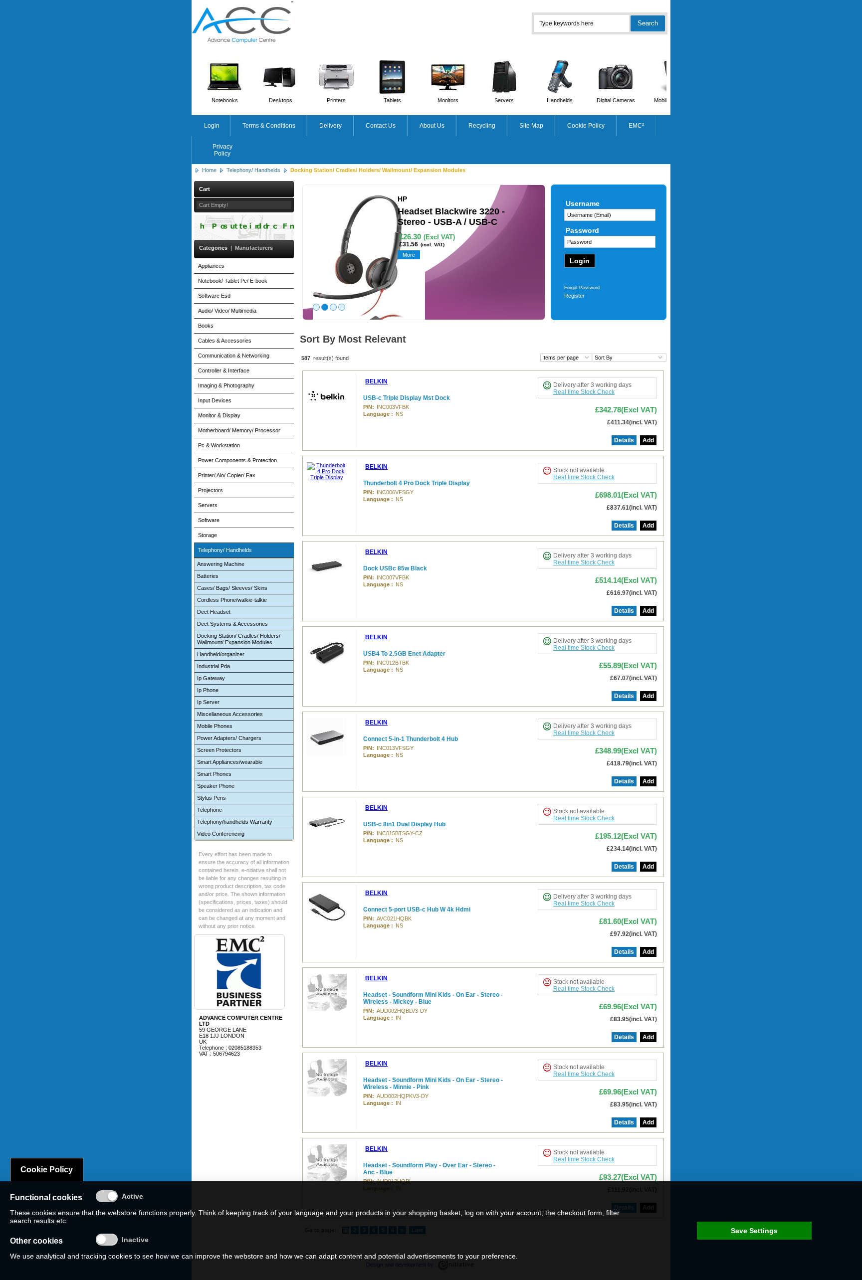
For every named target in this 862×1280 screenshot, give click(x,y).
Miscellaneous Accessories (230, 714)
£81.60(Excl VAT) (628, 921)
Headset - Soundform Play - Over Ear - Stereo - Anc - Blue (429, 1169)
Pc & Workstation (219, 445)
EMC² (636, 125)
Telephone (209, 810)
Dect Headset (213, 612)
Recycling (481, 125)
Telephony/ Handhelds (253, 170)
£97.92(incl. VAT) (633, 933)
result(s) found (331, 358)
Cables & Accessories (224, 341)
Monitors (447, 100)
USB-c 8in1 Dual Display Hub (404, 824)
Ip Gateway (211, 678)
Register (574, 296)
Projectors (210, 490)
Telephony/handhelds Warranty (234, 822)
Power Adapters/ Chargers (229, 738)
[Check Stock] (547, 385)
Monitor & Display (219, 415)
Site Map (531, 125)
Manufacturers (254, 248)
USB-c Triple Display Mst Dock (406, 397)
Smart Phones (214, 774)
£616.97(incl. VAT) (632, 592)
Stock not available (579, 470)
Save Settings (754, 1231)
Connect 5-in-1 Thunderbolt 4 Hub (410, 738)
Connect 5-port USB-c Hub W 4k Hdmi (416, 909)
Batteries (207, 576)
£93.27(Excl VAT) (628, 1177)
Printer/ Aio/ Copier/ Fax (226, 475)
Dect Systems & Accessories (232, 624)
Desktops (280, 100)
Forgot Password (582, 287)
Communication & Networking (233, 356)
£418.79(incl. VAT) (632, 763)
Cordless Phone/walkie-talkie (232, 600)
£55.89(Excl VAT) (628, 665)
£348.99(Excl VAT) (626, 750)
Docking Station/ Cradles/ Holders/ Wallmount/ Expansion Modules (238, 639)
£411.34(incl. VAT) (632, 422)
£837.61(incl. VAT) (632, 507)
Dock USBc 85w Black (395, 568)
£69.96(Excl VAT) (628, 1006)
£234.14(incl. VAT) (632, 848)
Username (583, 203)
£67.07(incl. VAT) (633, 678)
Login (211, 125)
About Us (432, 125)
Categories (213, 248)
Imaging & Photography (226, 385)
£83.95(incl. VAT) (633, 1019)
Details (624, 440)
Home (209, 170)
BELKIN (376, 381)
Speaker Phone (215, 786)
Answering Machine (220, 564)
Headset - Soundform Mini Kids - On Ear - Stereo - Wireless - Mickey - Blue (433, 998)
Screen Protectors (219, 750)
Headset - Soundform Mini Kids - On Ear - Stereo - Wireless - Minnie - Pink (433, 1084)
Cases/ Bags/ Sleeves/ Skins (232, 588)
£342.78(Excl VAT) (626, 409)
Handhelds (560, 100)
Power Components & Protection (237, 460)
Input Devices (214, 400)
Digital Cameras (616, 100)
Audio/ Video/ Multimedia (227, 311)
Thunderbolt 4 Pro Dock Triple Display (416, 483)
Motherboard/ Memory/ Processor (239, 430)
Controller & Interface (223, 370)
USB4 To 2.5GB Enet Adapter (404, 653)
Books (206, 326)
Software (208, 520)
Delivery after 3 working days (592, 384)
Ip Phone (207, 690)
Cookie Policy (586, 125)
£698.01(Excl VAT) (626, 495)
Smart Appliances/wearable (229, 762)
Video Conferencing (220, 834)
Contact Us (381, 125)
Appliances (211, 266)
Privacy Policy (222, 150)
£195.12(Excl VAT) (626, 836)
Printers (336, 100)
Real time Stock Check (584, 391)
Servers (504, 100)
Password (582, 230)
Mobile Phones (214, 726)
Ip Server (208, 702)
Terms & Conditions (268, 125)
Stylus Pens (211, 798)
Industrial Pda (213, 666)
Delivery (330, 125)
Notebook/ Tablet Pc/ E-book (232, 281)
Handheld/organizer (220, 654)
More (409, 255)
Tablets (392, 100)
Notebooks (225, 100)
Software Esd (214, 296)
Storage (207, 535)
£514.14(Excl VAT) (626, 580)
